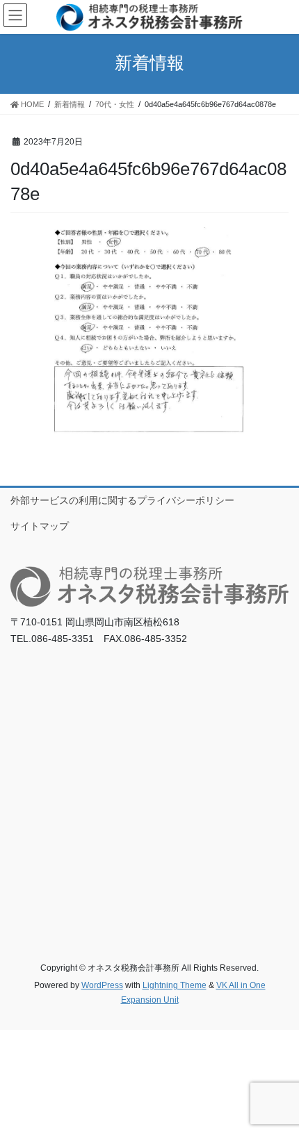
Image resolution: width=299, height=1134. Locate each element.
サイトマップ (39, 526)
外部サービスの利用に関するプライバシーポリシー (122, 500)
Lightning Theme (175, 985)
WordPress (102, 985)
